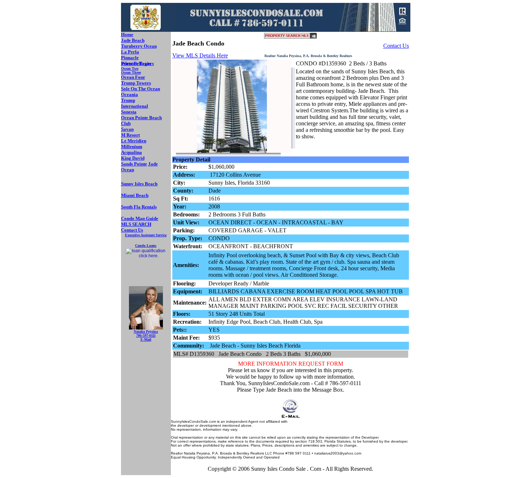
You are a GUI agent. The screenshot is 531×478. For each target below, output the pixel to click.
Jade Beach (132, 40)
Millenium (131, 146)
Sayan (127, 129)
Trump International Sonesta (134, 106)
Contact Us (396, 46)
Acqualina (131, 152)
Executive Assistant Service (146, 235)
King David (132, 158)
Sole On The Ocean (140, 88)
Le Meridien (133, 140)
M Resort (130, 135)
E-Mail (146, 339)
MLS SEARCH (136, 224)
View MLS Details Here (200, 55)
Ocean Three (131, 72)
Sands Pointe (134, 164)
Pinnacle (130, 57)
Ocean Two (129, 68)
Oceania (129, 94)
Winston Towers (137, 63)
